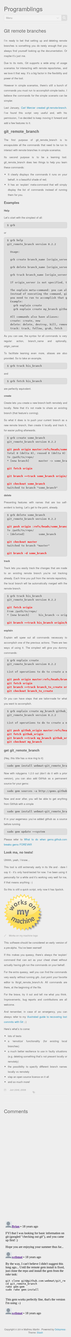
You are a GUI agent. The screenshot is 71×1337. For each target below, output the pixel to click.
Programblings (23, 9)
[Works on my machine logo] (23, 931)
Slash (40, 1332)
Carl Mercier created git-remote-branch (43, 107)
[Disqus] (35, 1167)
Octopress (60, 1329)
